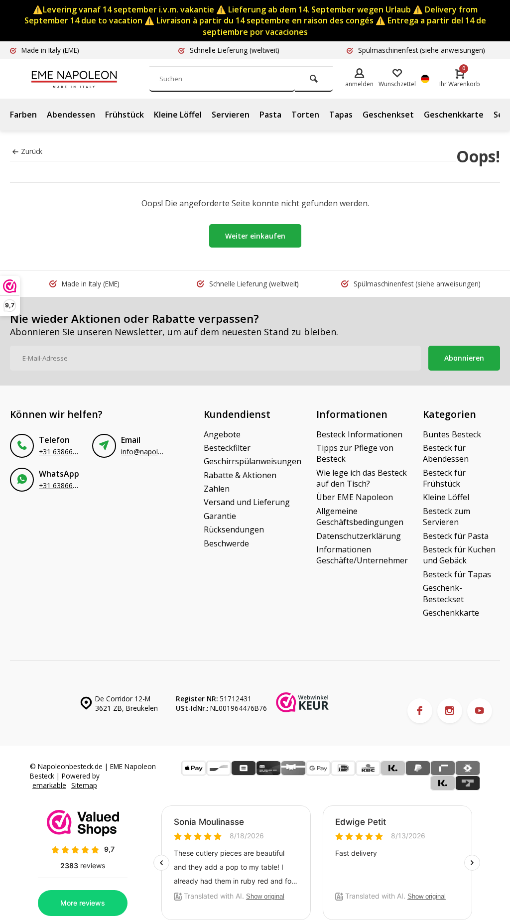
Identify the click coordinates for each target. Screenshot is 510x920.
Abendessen (71, 114)
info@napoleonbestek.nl (159, 451)
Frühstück (124, 114)
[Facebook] (419, 710)
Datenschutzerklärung (358, 535)
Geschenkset (388, 114)
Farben (23, 114)
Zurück (31, 151)
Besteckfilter (227, 447)
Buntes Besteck (452, 434)
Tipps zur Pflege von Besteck (354, 453)
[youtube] (479, 710)
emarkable (49, 785)
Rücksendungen (234, 529)
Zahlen (217, 488)
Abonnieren (464, 358)
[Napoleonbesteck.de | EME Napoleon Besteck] (89, 79)
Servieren (231, 114)
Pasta (270, 114)
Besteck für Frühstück (444, 478)
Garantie (220, 516)
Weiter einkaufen (255, 236)
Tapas (341, 114)
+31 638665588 (64, 451)
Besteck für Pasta (456, 535)
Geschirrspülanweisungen (252, 461)
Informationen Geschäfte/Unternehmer (362, 555)
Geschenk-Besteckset (443, 593)
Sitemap (84, 785)
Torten (305, 114)
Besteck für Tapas (457, 574)
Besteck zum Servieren (446, 516)
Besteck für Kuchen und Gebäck (459, 555)
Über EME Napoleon (354, 497)
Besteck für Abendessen (446, 453)
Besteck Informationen (359, 434)
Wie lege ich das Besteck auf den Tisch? (361, 478)
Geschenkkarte (454, 114)
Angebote (222, 434)
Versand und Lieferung (247, 502)
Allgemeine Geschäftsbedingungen (359, 516)
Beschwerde (226, 543)
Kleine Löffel (178, 114)
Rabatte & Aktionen (240, 475)
